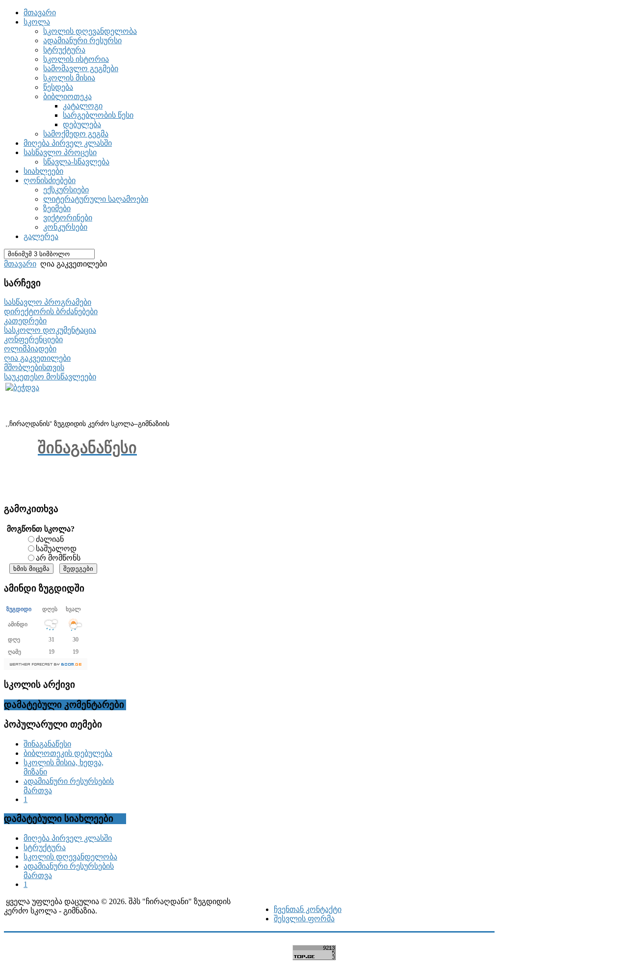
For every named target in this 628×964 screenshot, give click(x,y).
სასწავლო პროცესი (60, 152)
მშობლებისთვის (34, 367)
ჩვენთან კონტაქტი (307, 909)
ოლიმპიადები (30, 349)
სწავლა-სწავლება (76, 162)
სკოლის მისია (69, 78)
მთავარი (40, 12)
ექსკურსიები (66, 190)
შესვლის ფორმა (304, 918)
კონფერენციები (33, 339)
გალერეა (41, 236)
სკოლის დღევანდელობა (90, 31)
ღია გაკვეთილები (37, 358)
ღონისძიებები (50, 180)
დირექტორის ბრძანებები (51, 311)
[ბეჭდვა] (22, 387)
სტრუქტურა (64, 50)
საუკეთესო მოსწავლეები (50, 377)
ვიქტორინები (67, 218)
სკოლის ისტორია (76, 59)
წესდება (58, 87)
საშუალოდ (56, 548)
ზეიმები (57, 208)
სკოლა (37, 22)
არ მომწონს (58, 558)
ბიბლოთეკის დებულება (68, 753)
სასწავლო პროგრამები (47, 302)
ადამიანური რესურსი (82, 40)
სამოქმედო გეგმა (75, 134)
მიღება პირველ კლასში (68, 143)
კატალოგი (83, 106)
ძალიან (50, 539)
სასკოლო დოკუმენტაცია (50, 330)
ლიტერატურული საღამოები (95, 199)
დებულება (82, 124)
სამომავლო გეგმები (80, 68)
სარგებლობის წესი (98, 115)
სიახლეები (43, 171)
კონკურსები (65, 227)
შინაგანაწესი (47, 744)
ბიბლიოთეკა (67, 96)
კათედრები (25, 321)
